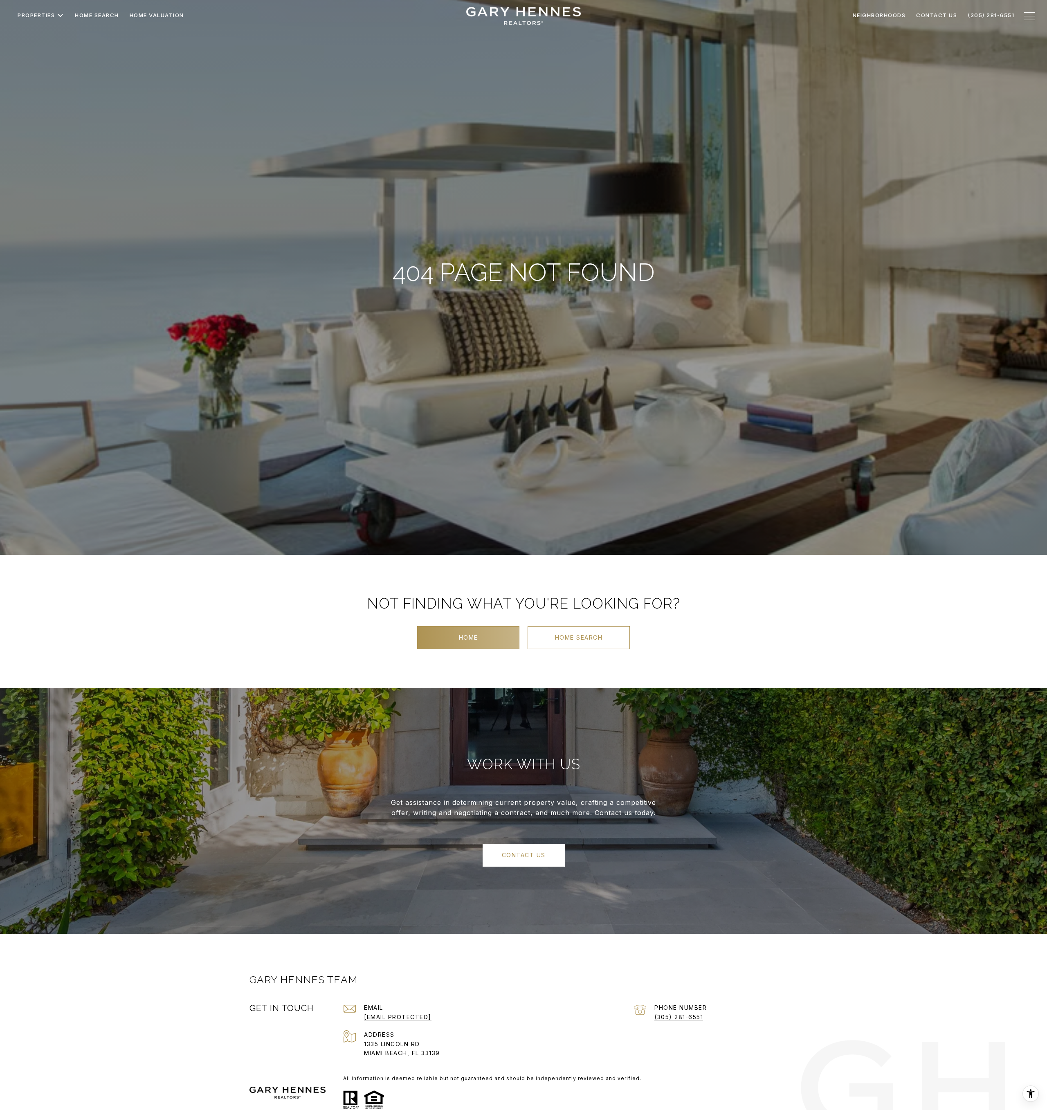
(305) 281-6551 (678, 1016)
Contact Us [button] (524, 855)
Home (468, 637)
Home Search (579, 637)
